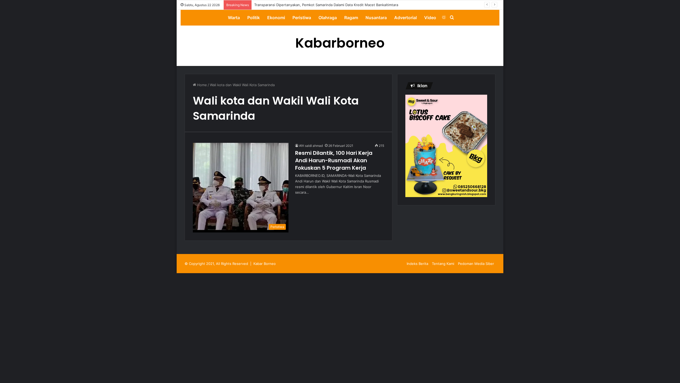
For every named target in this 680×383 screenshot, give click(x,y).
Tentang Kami (443, 263)
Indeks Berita (417, 263)
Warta (234, 17)
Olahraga (327, 17)
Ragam (351, 17)
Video (430, 17)
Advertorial (405, 17)
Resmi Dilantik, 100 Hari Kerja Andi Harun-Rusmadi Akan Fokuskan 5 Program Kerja (333, 160)
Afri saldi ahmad (311, 146)
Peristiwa (301, 17)
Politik (253, 17)
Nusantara (376, 17)
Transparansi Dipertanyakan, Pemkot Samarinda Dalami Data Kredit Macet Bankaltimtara (326, 5)
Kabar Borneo (264, 263)
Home (201, 85)
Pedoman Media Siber (476, 263)
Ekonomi (276, 17)
